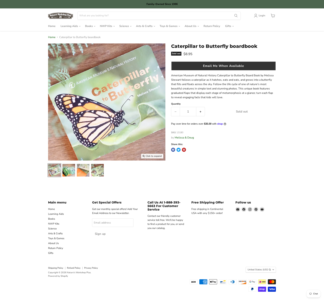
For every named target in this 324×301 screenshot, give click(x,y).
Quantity (176, 104)
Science (124, 26)
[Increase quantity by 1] (200, 111)
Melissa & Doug (184, 137)
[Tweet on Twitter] (179, 150)
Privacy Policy (91, 268)
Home (52, 26)
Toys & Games (169, 26)
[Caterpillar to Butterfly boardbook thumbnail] (54, 170)
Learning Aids (70, 26)
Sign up (100, 234)
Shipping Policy (55, 268)
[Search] (235, 16)
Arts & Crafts (144, 26)
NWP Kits (106, 26)
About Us (191, 26)
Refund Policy (73, 268)
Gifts (228, 26)
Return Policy (212, 26)
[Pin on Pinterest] (184, 150)
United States (259, 269)
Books (89, 26)
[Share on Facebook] (173, 150)
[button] (223, 66)
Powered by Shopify (58, 276)
